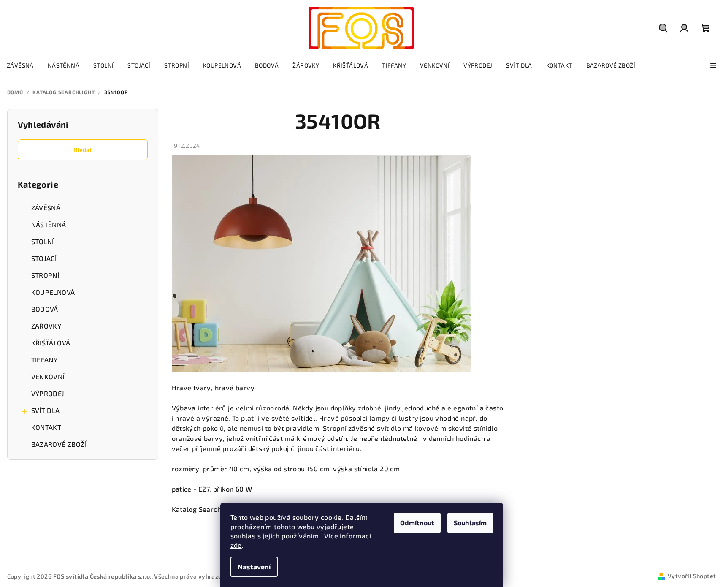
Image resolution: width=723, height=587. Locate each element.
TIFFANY (44, 360)
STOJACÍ (44, 258)
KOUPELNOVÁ (53, 292)
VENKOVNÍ (48, 376)
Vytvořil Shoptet (692, 575)
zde (236, 545)
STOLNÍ (42, 241)
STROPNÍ (45, 275)
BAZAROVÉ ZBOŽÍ (59, 444)
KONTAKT (46, 427)
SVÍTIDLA (45, 410)
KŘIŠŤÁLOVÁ (50, 343)
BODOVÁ (44, 309)
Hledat (82, 149)
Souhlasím (470, 523)
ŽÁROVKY (46, 326)
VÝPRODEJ (48, 393)
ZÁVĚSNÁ (46, 208)
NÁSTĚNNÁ (48, 224)
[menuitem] (20, 65)
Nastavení (254, 567)
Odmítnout (417, 523)
